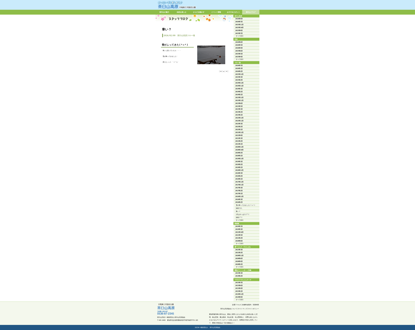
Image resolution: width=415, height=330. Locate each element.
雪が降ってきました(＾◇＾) (245, 205)
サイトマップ (242, 308)
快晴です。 (239, 208)
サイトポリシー (253, 308)
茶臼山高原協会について (228, 308)
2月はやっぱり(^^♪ (242, 214)
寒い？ (238, 211)
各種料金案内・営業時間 (250, 304)
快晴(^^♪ (239, 217)
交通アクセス (236, 304)
